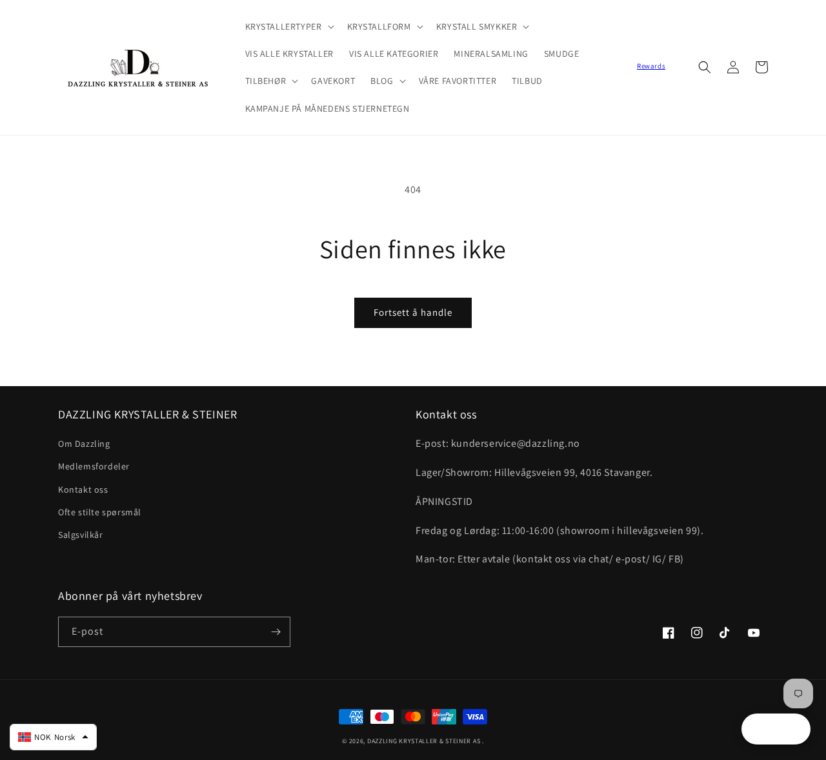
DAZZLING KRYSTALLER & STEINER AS (423, 741)
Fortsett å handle (413, 312)
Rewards (651, 65)
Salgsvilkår (80, 534)
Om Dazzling (84, 443)
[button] (288, 26)
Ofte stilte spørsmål (99, 512)
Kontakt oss (83, 489)
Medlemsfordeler (94, 466)
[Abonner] (275, 632)
